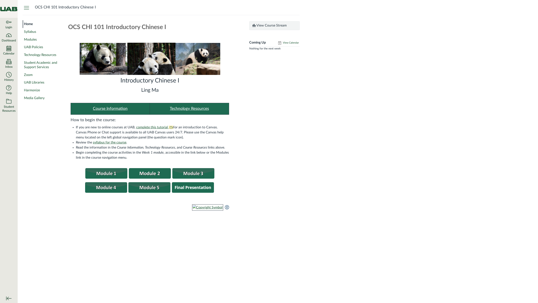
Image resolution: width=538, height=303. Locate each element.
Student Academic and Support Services (40, 65)
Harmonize (32, 90)
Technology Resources (40, 55)
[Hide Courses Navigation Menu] (26, 7)
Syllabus (30, 31)
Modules (30, 39)
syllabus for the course (109, 142)
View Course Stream (271, 25)
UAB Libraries (34, 82)
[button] (9, 77)
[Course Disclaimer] (150, 173)
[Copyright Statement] (207, 207)
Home (28, 24)
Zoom (28, 75)
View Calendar (290, 42)
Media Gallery (34, 98)
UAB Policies (33, 47)
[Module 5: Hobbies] (106, 173)
